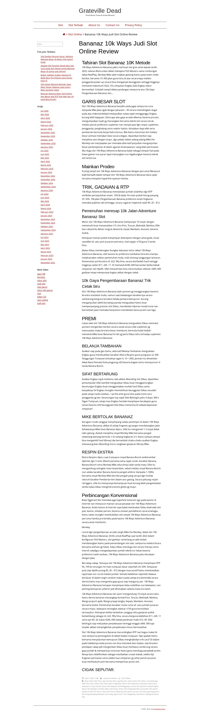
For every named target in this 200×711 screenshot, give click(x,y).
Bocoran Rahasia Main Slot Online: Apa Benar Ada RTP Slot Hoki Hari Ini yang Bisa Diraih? (57, 96)
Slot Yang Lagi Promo (113, 694)
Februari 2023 (47, 255)
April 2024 (45, 204)
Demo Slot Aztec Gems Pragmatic (108, 683)
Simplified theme (159, 709)
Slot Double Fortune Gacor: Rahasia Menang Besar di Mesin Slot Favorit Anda (57, 59)
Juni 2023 (45, 241)
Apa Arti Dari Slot (109, 681)
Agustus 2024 (47, 190)
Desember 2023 (48, 219)
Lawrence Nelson (110, 678)
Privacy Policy (133, 25)
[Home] (64, 34)
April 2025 (45, 161)
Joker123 (41, 296)
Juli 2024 (44, 194)
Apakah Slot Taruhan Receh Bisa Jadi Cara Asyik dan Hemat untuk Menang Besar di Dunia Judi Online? (58, 68)
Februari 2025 (47, 168)
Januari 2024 (46, 215)
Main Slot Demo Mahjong (112, 691)
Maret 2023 (46, 251)
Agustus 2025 (47, 147)
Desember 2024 (48, 176)
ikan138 (41, 274)
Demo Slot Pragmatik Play (129, 689)
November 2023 (48, 223)
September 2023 (48, 230)
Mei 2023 (45, 244)
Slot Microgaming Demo (149, 691)
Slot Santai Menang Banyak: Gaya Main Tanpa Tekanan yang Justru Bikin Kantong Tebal (56, 87)
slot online (42, 300)
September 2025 (48, 143)
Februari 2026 (47, 125)
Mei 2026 (45, 114)
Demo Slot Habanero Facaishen (135, 683)
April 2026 (45, 118)
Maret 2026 (46, 121)
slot (39, 293)
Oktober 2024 (47, 183)
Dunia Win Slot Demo (149, 689)
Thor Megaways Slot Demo (134, 694)
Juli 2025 (44, 150)
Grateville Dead (100, 10)
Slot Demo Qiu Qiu (131, 691)
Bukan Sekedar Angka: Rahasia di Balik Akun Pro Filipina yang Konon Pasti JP (56, 78)
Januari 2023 (46, 259)
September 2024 (48, 186)
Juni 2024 (45, 197)
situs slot (42, 280)
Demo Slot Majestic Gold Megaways (116, 686)
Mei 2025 (45, 158)
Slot (60, 25)
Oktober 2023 (47, 226)
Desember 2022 (48, 262)
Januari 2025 (46, 172)
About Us (94, 25)
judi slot (41, 283)
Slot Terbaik (75, 25)
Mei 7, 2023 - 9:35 (92, 678)
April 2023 (45, 248)
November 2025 (48, 136)
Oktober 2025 (47, 140)
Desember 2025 (48, 132)
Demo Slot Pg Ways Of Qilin (93, 689)
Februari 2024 (47, 212)
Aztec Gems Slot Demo (137, 681)
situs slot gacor (45, 290)
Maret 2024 (46, 208)
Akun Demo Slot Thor (93, 681)
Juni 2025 (45, 154)
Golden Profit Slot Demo (92, 691)
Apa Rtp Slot (122, 681)
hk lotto (41, 277)
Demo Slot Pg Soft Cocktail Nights (145, 686)
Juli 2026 (44, 111)
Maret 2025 (46, 165)
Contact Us (112, 25)
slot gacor (42, 287)
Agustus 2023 (47, 233)
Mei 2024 (45, 201)
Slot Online (75, 34)
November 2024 (48, 179)
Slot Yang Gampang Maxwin (93, 694)
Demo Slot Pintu (111, 689)
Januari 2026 (46, 129)
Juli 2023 (44, 237)
